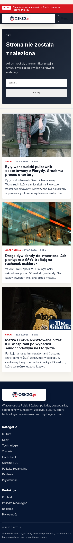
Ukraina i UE (10, 462)
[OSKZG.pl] (28, 18)
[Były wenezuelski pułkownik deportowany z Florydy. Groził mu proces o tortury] (36, 135)
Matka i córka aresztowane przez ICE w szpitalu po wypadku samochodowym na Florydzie (33, 344)
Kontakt (7, 497)
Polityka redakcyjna (14, 468)
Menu (64, 18)
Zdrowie (7, 451)
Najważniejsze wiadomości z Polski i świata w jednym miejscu (36, 8)
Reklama (7, 474)
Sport (5, 440)
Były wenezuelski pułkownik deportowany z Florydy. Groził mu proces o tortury (34, 170)
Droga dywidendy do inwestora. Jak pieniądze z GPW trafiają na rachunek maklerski (35, 259)
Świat (8, 161)
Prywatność (9, 480)
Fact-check (9, 457)
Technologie (10, 445)
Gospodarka (13, 250)
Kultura (6, 434)
